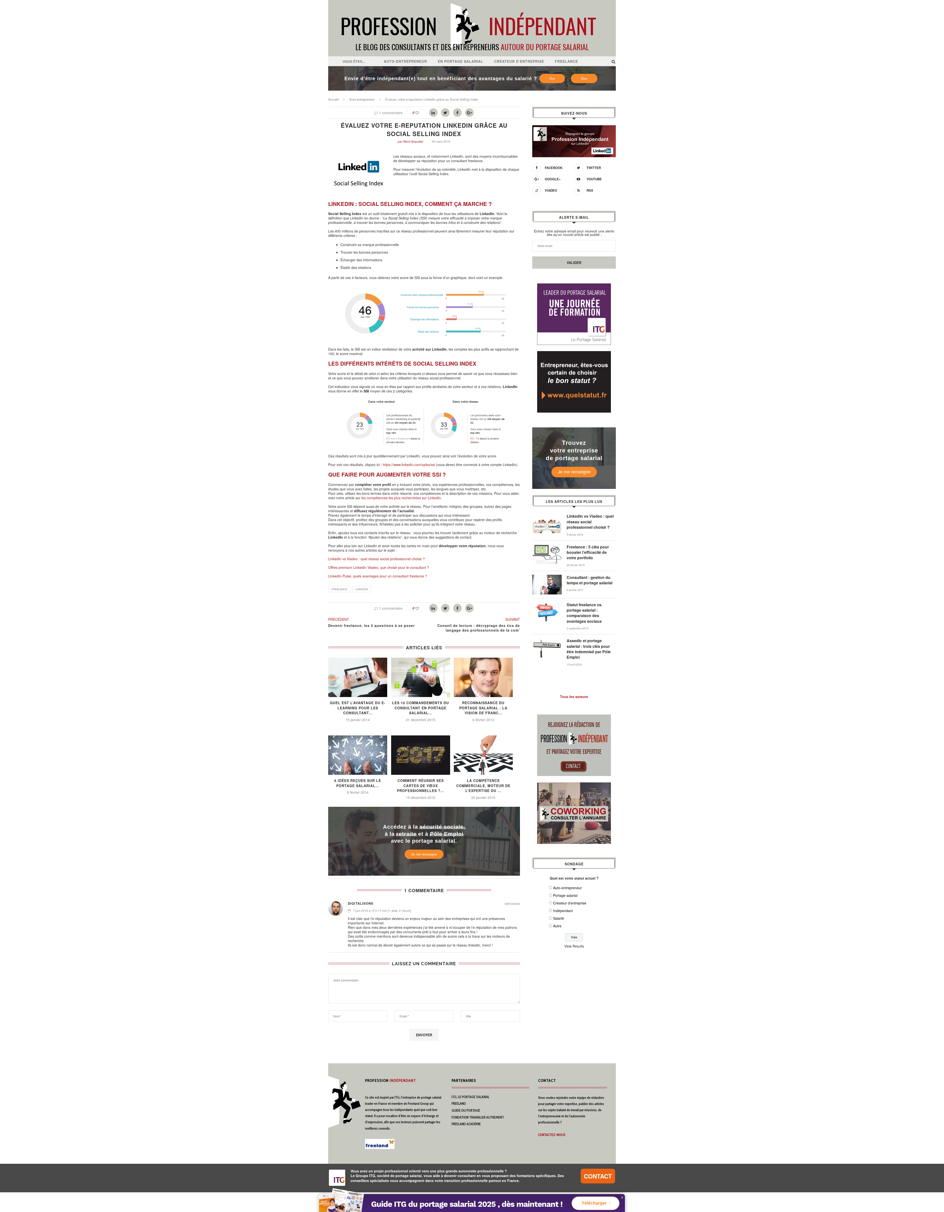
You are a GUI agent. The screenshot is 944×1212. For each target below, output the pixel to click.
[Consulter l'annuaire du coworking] (574, 785)
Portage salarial (565, 895)
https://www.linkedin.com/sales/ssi (409, 464)
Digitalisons (360, 903)
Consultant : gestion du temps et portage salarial (589, 580)
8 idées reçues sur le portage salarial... (357, 783)
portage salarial (431, 1097)
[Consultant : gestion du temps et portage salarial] (547, 577)
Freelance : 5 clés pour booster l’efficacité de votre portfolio (588, 552)
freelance (339, 589)
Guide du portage (466, 1110)
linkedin (362, 589)
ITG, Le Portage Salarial (470, 1097)
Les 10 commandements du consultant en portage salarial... (420, 707)
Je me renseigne (424, 854)
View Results (574, 946)
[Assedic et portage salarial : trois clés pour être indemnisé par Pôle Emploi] (547, 640)
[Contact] (574, 717)
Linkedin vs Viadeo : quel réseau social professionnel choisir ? (590, 521)
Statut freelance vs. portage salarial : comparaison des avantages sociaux (584, 613)
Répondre (512, 903)
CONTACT (598, 1176)
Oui (552, 78)
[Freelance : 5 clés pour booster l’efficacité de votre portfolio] (547, 546)
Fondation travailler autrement (478, 1117)
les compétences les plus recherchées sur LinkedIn (401, 497)
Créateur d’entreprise (519, 61)
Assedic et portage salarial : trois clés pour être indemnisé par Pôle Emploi (589, 649)
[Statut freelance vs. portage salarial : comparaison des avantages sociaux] (547, 604)
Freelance (566, 61)
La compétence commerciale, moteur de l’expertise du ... (483, 785)
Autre (557, 925)
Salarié (558, 918)
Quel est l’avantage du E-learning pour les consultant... (357, 707)
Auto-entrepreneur (405, 61)
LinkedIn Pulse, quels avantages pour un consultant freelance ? (377, 576)
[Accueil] (472, 2)
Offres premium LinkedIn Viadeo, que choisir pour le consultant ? (378, 567)
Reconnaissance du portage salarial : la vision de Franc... (483, 707)
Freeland (459, 1103)
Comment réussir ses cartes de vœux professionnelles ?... (420, 785)
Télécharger (594, 1203)
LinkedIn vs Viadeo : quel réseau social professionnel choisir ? (376, 558)
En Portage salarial (460, 61)
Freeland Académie (466, 1124)
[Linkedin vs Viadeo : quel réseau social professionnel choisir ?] (547, 515)
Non (584, 78)
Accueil (333, 99)
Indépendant (563, 910)
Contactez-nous (551, 1135)
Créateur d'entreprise (569, 903)
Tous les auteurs (574, 696)
